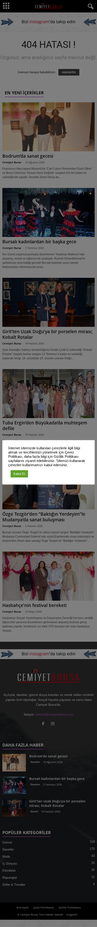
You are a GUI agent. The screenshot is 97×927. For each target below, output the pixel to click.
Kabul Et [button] (19, 474)
